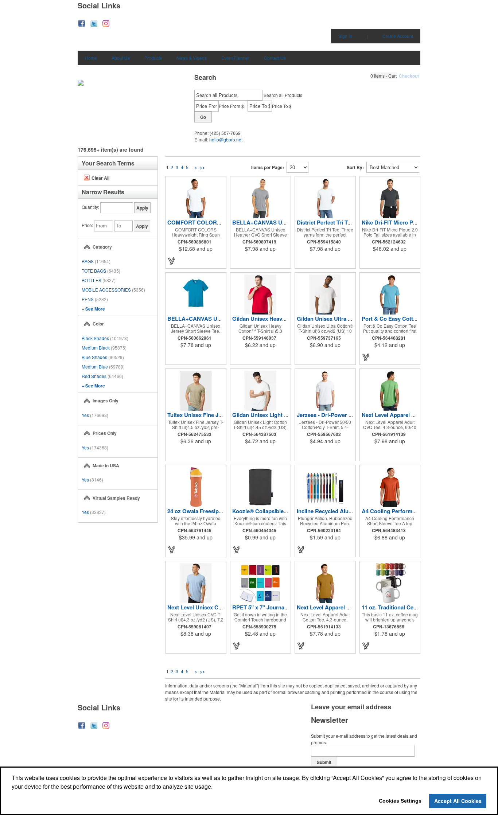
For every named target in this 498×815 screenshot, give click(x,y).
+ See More (93, 308)
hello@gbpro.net (225, 139)
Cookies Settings (400, 801)
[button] (383, 76)
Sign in (345, 36)
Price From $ (231, 106)
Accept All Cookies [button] (458, 800)
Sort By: (355, 167)
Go (203, 117)
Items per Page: (267, 167)
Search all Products (283, 95)
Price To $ (282, 106)
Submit (324, 762)
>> (202, 167)
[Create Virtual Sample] (171, 261)
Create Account (397, 36)
